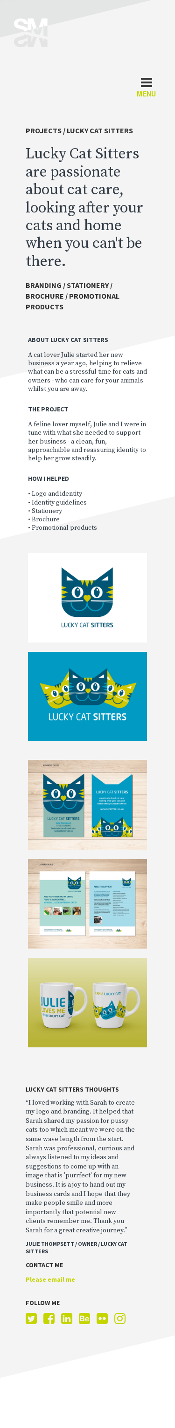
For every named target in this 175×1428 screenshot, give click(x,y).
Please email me (50, 1279)
